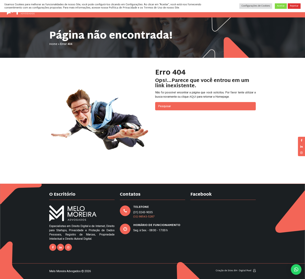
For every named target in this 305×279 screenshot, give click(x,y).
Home (53, 44)
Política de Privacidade (123, 7)
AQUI (192, 97)
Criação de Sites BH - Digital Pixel (233, 270)
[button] (296, 269)
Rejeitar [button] (294, 6)
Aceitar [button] (281, 6)
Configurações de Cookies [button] (255, 6)
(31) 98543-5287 (144, 216)
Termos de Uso (153, 7)
